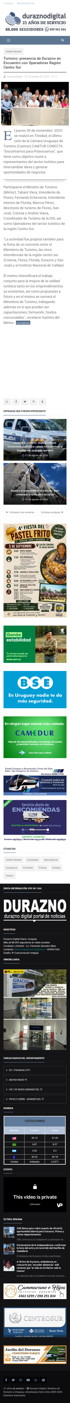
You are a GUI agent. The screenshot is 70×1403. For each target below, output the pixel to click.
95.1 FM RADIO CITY (19, 1070)
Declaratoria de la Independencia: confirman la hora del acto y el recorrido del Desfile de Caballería (41, 1248)
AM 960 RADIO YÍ (17, 1080)
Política (43, 867)
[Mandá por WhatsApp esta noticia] (7, 401)
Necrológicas (51, 860)
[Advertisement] (35, 360)
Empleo (56, 867)
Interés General (13, 51)
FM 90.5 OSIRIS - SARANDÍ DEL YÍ (26, 1099)
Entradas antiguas (51, 512)
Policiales (28, 867)
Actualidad (32, 860)
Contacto (9, 3)
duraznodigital (14, 76)
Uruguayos (11, 867)
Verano (9, 875)
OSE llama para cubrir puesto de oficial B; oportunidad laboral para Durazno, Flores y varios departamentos (40, 1231)
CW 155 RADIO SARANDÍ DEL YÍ (25, 1089)
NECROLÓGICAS (25, 3)
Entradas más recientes (21, 512)
